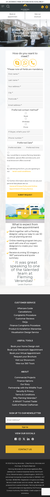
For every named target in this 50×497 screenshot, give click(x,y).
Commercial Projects (25, 377)
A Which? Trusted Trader (25, 401)
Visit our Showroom (25, 360)
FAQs (25, 322)
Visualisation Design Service (25, 332)
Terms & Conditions (25, 394)
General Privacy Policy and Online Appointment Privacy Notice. (23, 187)
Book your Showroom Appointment (25, 350)
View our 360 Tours (25, 363)
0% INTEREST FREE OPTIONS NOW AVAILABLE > (25, 2)
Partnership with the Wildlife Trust (25, 388)
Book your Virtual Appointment (25, 353)
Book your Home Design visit (25, 346)
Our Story (25, 384)
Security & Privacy (25, 391)
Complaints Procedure (25, 315)
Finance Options (25, 381)
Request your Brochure (25, 356)
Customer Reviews (25, 318)
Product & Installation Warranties (25, 329)
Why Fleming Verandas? (25, 398)
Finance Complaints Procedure (25, 325)
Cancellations (25, 312)
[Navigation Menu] (2, 6)
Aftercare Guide (25, 308)
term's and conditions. (21, 171)
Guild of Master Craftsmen (25, 405)
